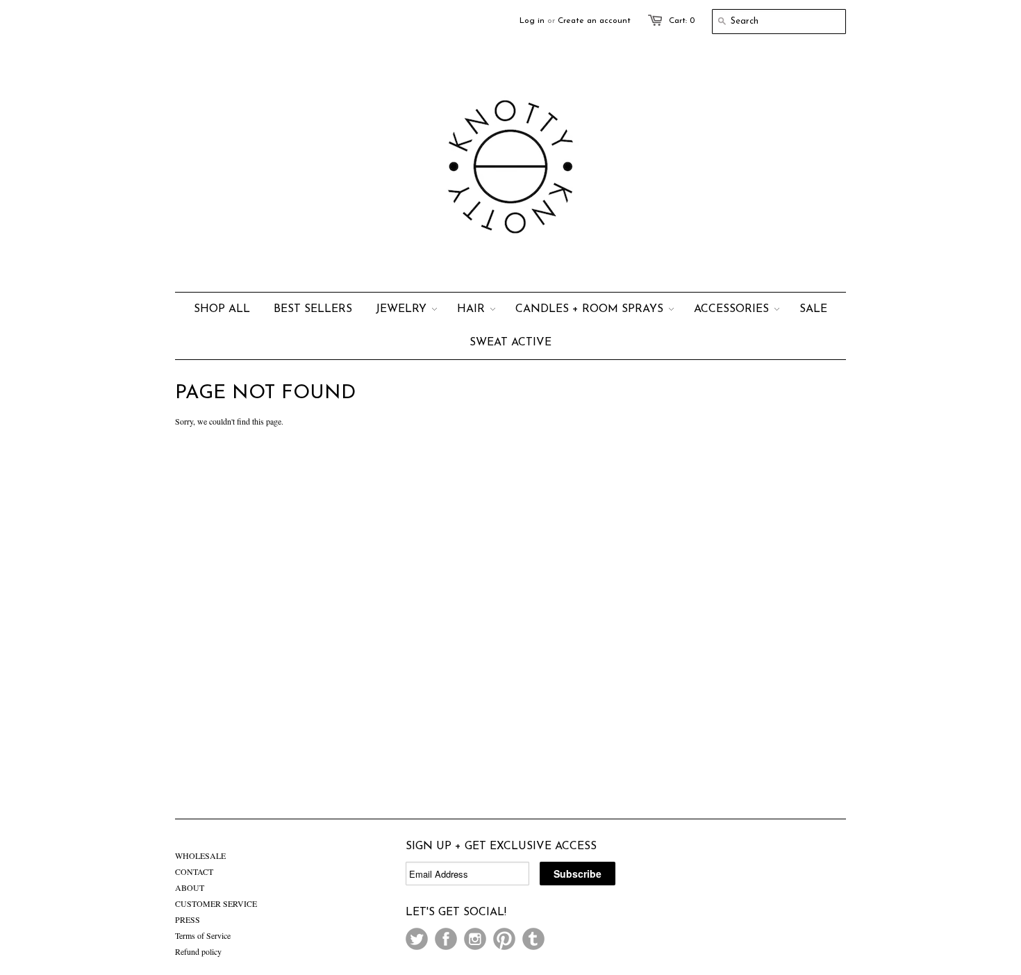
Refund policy (198, 951)
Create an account (594, 21)
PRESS (187, 919)
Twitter (417, 939)
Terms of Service (203, 935)
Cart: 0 (682, 21)
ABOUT (189, 887)
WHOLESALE (200, 855)
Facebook (446, 939)
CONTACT (194, 871)
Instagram (475, 939)
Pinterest (504, 939)
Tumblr (533, 939)
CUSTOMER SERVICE (216, 903)
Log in (532, 21)
